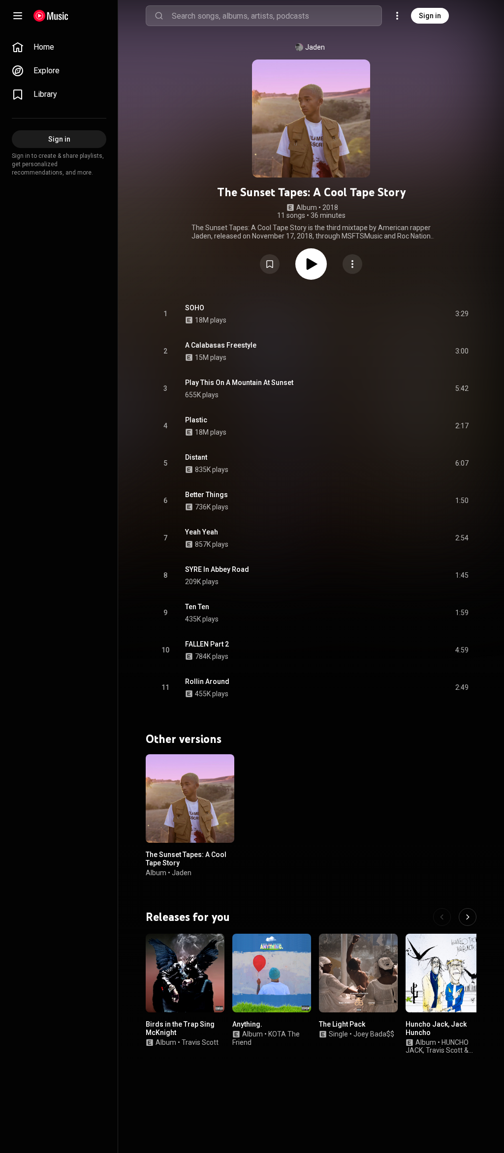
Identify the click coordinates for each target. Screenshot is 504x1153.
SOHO (194, 308)
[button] (270, 264)
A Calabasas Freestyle (220, 345)
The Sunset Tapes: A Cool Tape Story (186, 859)
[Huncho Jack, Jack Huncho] (445, 973)
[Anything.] (271, 973)
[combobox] (276, 16)
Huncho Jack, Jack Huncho (436, 1028)
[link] (59, 47)
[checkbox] (462, 314)
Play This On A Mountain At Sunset (239, 382)
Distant (196, 457)
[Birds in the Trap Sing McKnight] (185, 973)
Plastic (196, 420)
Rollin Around (207, 681)
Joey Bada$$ (373, 1034)
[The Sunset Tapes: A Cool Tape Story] (190, 798)
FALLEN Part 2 (207, 644)
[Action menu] (352, 264)
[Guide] (18, 16)
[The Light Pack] (358, 973)
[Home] (50, 16)
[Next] (467, 917)
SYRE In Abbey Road (217, 569)
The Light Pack (342, 1024)
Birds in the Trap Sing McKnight (180, 1028)
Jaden (315, 47)
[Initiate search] (159, 16)
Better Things (206, 495)
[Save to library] (270, 264)
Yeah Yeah (201, 532)
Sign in (430, 16)
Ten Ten (197, 607)
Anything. (247, 1024)
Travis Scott (200, 1042)
